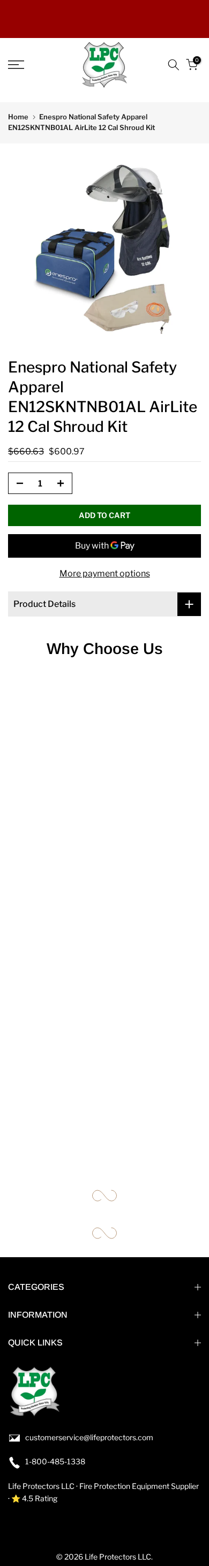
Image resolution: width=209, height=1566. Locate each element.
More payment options (104, 573)
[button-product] (17, 484)
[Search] (174, 65)
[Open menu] (29, 64)
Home (18, 116)
